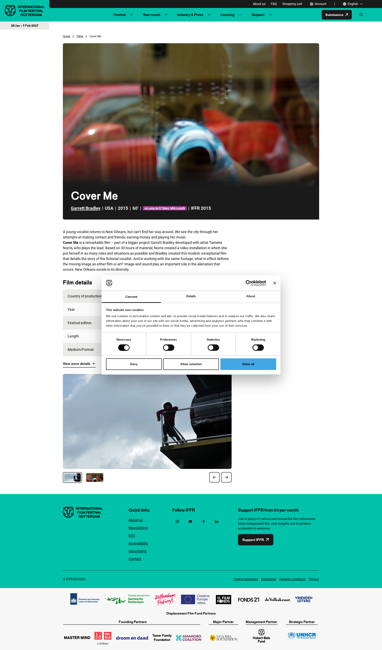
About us (259, 4)
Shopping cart (292, 4)
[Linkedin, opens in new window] (217, 521)
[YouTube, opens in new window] (190, 521)
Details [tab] (191, 296)
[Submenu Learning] (240, 14)
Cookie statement (246, 579)
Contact (135, 559)
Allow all (248, 364)
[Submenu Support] (270, 14)
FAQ (274, 4)
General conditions (292, 579)
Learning (227, 15)
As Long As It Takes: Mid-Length (164, 208)
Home (66, 36)
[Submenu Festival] (131, 14)
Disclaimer (268, 579)
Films (80, 36)
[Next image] (226, 477)
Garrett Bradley (85, 208)
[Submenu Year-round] (166, 14)
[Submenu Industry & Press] (209, 14)
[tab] (72, 477)
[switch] (168, 347)
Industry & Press (190, 15)
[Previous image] (214, 477)
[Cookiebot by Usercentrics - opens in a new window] (248, 283)
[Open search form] (361, 15)
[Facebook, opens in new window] (204, 521)
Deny (133, 364)
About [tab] (250, 296)
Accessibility (138, 543)
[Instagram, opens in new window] (177, 521)
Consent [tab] (131, 296)
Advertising (137, 551)
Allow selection (191, 364)
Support (257, 15)
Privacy (314, 579)
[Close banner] (274, 283)
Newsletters (138, 528)
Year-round (151, 15)
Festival (120, 15)
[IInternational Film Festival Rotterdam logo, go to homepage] (25, 10)
